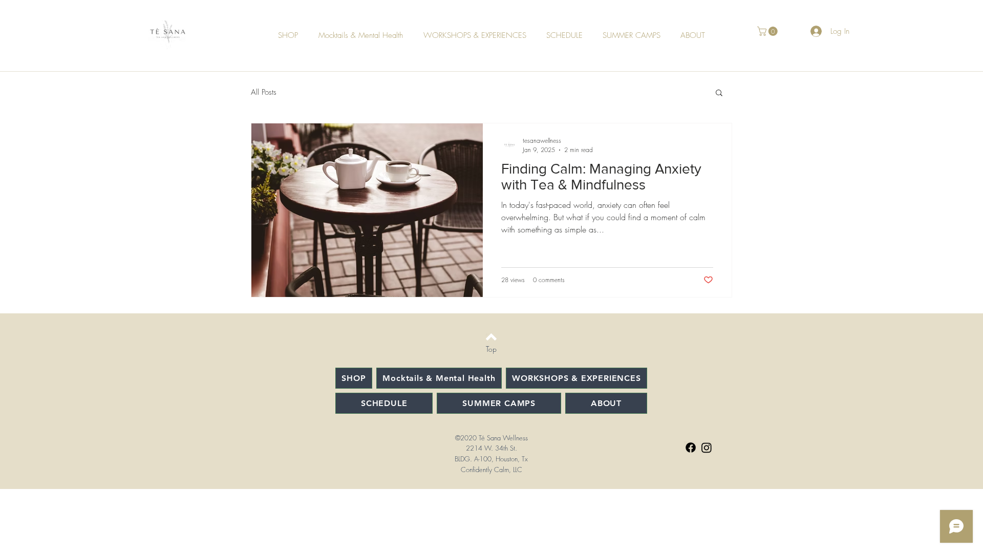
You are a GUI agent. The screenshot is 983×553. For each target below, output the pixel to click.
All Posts (263, 92)
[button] (768, 31)
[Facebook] (690, 447)
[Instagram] (706, 447)
